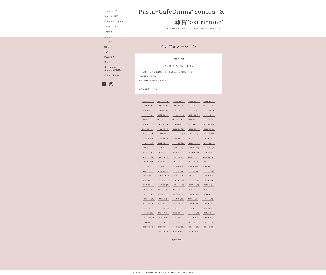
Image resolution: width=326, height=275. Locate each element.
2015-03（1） (148, 208)
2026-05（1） (163, 101)
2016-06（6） (148, 194)
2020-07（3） (210, 148)
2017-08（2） (163, 180)
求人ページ (109, 62)
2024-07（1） (148, 115)
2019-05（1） (178, 162)
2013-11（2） (193, 218)
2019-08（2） (208, 157)
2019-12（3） (164, 157)
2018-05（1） (194, 171)
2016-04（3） (178, 194)
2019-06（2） (163, 162)
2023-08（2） (193, 120)
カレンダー (109, 46)
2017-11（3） (194, 176)
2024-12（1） (164, 110)
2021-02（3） (194, 143)
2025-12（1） (209, 101)
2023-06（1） (148, 124)
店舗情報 (108, 31)
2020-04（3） (179, 152)
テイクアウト (110, 26)
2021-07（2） (193, 138)
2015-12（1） (164, 199)
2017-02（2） (179, 185)
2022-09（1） (163, 129)
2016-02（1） (209, 194)
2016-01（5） (149, 199)
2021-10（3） (148, 138)
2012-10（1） (178, 231)
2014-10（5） (208, 208)
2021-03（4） (179, 143)
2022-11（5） (209, 124)
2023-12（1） (209, 115)
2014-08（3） (148, 213)
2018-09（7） (208, 166)
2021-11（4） (209, 134)
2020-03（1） (194, 152)
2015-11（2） (178, 199)
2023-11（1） (148, 120)
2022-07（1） (194, 129)
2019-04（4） (194, 162)
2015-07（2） (163, 204)
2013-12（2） (179, 218)
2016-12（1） (209, 185)
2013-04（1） (148, 227)
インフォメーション (113, 21)
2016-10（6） (163, 190)
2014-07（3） (163, 213)
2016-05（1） (163, 194)
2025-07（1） (178, 106)
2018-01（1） (164, 176)
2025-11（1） (148, 106)
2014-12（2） (193, 208)
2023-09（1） (178, 120)
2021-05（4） (148, 143)
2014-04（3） (209, 213)
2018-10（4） (193, 166)
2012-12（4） (209, 227)
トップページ (110, 11)
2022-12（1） (194, 124)
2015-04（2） (209, 204)
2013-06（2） (194, 222)
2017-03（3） (164, 185)
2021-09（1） (163, 138)
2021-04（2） (163, 143)
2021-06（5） (209, 138)
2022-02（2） (164, 134)
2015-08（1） (148, 204)
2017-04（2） (148, 185)
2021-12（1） (195, 134)
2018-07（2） (163, 171)
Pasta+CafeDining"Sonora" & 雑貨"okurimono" (157, 272)
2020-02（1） (210, 152)
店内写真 (108, 36)
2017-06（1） (194, 180)
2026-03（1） (179, 101)
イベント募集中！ (112, 75)
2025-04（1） (209, 106)
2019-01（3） (149, 166)
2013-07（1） (178, 222)
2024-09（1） (209, 110)
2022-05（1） (209, 129)
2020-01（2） (149, 157)
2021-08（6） (178, 138)
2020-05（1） (163, 152)
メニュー (108, 41)
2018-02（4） (149, 176)
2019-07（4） (148, 162)
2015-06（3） (178, 204)
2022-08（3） (179, 129)
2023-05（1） (163, 124)
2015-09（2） (208, 199)
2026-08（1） (148, 101)
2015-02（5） (164, 208)
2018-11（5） (178, 166)
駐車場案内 (109, 57)
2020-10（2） (178, 148)
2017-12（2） (179, 176)
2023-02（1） (179, 124)
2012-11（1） (164, 231)
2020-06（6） (147, 152)
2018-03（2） (209, 171)
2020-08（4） (194, 148)
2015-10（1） (193, 199)
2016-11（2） (148, 190)
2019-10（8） (193, 157)
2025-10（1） (163, 106)
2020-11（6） (163, 148)
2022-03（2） (148, 134)
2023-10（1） (162, 120)
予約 (106, 52)
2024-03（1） (179, 115)
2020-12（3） (147, 148)
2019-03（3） (209, 162)
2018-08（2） (148, 171)
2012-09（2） (193, 231)
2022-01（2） (180, 134)
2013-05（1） (209, 222)
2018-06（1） (179, 171)
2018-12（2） (164, 166)
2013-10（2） (208, 218)
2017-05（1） (209, 180)
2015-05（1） (194, 204)
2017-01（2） (194, 185)
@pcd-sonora (178, 240)
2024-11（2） (179, 110)
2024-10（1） (193, 110)
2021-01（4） (209, 143)
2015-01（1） (179, 208)
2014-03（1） (149, 218)
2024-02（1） (194, 115)
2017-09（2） (148, 180)
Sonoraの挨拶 (111, 16)
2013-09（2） (148, 222)
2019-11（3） (179, 157)
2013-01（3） (194, 227)
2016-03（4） (194, 194)
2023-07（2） (209, 120)
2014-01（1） (164, 218)
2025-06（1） (193, 106)
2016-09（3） (178, 190)
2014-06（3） (178, 213)
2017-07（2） (179, 180)
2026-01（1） (194, 101)
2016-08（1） (193, 190)
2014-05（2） (194, 213)
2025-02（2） (148, 110)
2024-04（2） (163, 115)
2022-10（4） (147, 129)
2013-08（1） (163, 222)
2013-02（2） (179, 227)
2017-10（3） (208, 176)
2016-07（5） (208, 190)
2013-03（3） (163, 227)
